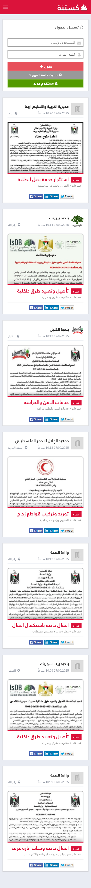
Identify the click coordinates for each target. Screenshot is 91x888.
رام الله (12, 225)
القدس (12, 670)
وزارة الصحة (59, 552)
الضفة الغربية (15, 447)
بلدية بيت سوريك (54, 664)
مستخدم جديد (44, 83)
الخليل (11, 336)
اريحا (10, 113)
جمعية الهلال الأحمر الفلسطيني (42, 441)
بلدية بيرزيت (59, 218)
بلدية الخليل (59, 329)
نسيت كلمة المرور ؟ (44, 75)
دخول (47, 66)
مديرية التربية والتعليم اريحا (47, 106)
